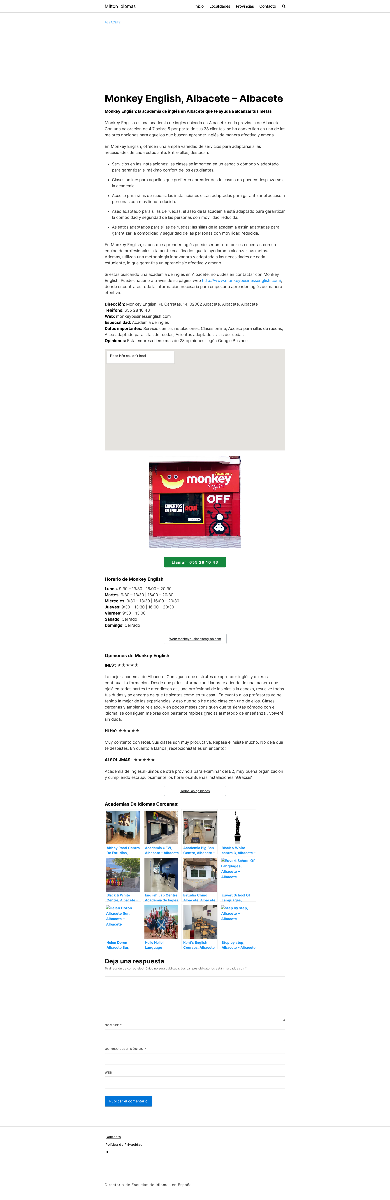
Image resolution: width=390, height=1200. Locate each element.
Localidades (219, 6)
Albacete (113, 22)
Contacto (267, 6)
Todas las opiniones (195, 791)
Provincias (245, 6)
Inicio (199, 6)
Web (108, 1072)
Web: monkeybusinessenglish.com (195, 639)
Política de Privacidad (124, 1144)
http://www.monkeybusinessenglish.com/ (241, 280)
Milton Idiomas (120, 6)
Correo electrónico (125, 1049)
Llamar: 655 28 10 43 (195, 562)
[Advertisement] (195, 58)
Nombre (113, 1025)
